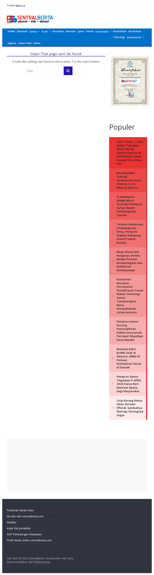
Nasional (22, 31)
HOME (11, 31)
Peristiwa (58, 31)
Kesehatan (134, 31)
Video (36, 43)
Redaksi (11, 522)
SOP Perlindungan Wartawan (24, 534)
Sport (81, 31)
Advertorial (134, 37)
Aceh (45, 31)
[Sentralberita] (30, 15)
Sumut (33, 31)
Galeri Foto (25, 43)
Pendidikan (120, 31)
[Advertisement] (77, 465)
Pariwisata (101, 31)
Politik (90, 31)
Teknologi (119, 37)
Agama (12, 43)
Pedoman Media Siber (20, 510)
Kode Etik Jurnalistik (18, 528)
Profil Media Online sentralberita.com (29, 540)
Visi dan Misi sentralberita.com (25, 516)
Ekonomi (71, 31)
